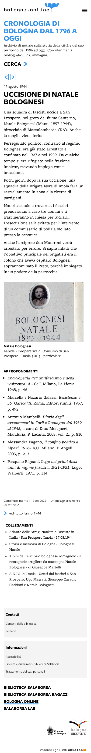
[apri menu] (85, 10)
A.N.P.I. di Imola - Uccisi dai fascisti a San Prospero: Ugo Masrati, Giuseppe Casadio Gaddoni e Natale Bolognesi (43, 579)
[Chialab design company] (63, 746)
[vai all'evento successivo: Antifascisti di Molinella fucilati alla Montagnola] (12, 77)
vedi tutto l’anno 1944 (24, 513)
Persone (11, 631)
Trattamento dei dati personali (25, 671)
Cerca (12, 64)
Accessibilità (13, 656)
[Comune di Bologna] (56, 731)
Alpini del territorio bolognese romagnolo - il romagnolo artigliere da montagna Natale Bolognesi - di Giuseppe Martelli (45, 562)
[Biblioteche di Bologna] (78, 727)
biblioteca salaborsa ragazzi (36, 694)
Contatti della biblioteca (21, 623)
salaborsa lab (19, 708)
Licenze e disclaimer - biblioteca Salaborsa (32, 664)
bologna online (21, 701)
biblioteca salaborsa (27, 687)
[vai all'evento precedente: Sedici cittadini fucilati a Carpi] (6, 77)
